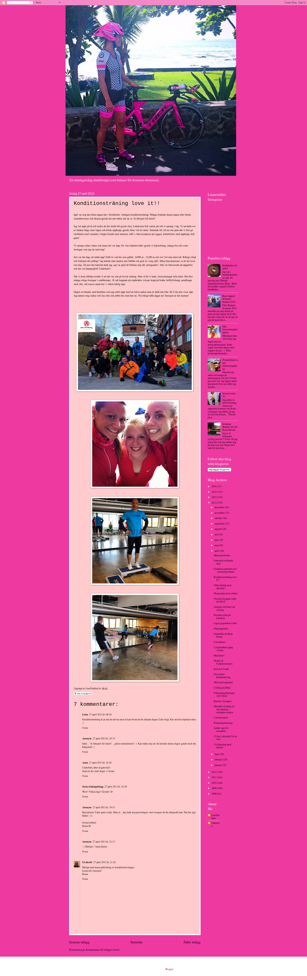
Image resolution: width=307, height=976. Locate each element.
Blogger (169, 969)
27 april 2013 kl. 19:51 (104, 807)
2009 (214, 788)
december (220, 507)
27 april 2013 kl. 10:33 (104, 738)
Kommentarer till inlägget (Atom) (103, 949)
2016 (214, 486)
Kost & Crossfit (221, 669)
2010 (214, 782)
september (220, 523)
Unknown (215, 824)
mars (217, 754)
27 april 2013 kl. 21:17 (104, 841)
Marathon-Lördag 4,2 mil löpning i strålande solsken (224, 709)
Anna (85, 762)
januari (218, 765)
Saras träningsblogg (92, 786)
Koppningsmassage (223, 722)
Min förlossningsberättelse (230, 329)
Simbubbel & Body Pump (223, 635)
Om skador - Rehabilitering (222, 675)
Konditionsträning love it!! (225, 578)
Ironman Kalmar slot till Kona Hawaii (229, 426)
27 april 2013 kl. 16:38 (115, 786)
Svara (85, 727)
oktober (219, 518)
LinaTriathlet (215, 817)
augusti (218, 529)
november (220, 512)
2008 (214, 793)
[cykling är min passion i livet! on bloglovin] (219, 470)
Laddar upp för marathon (221, 729)
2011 (214, 777)
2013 (214, 502)
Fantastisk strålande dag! (223, 562)
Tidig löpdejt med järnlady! (222, 586)
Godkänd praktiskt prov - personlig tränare (225, 570)
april (217, 550)
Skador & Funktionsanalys (223, 662)
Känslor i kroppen (222, 701)
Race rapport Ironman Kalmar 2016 (228, 298)
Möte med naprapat (223, 682)
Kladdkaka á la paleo (229, 267)
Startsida (136, 942)
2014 (214, 497)
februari (219, 759)
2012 (214, 772)
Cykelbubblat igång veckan (223, 649)
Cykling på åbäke (222, 687)
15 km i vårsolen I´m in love (225, 738)
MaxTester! (219, 655)
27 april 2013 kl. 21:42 (104, 862)
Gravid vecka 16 (229, 395)
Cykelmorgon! (221, 717)
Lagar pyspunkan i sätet (225, 623)
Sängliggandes (221, 628)
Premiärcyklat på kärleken (222, 616)
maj (217, 545)
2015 (214, 491)
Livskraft (87, 862)
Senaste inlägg (79, 942)
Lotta (85, 714)
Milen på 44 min (222, 555)
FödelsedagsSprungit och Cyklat (224, 694)
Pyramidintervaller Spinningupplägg (230, 364)
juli (217, 534)
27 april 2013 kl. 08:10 (100, 714)
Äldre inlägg (192, 942)
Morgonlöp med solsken (226, 593)
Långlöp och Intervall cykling (224, 608)
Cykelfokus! (220, 642)
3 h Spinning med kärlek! (222, 746)
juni (217, 540)
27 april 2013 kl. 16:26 (100, 762)
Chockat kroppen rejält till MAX (225, 600)
